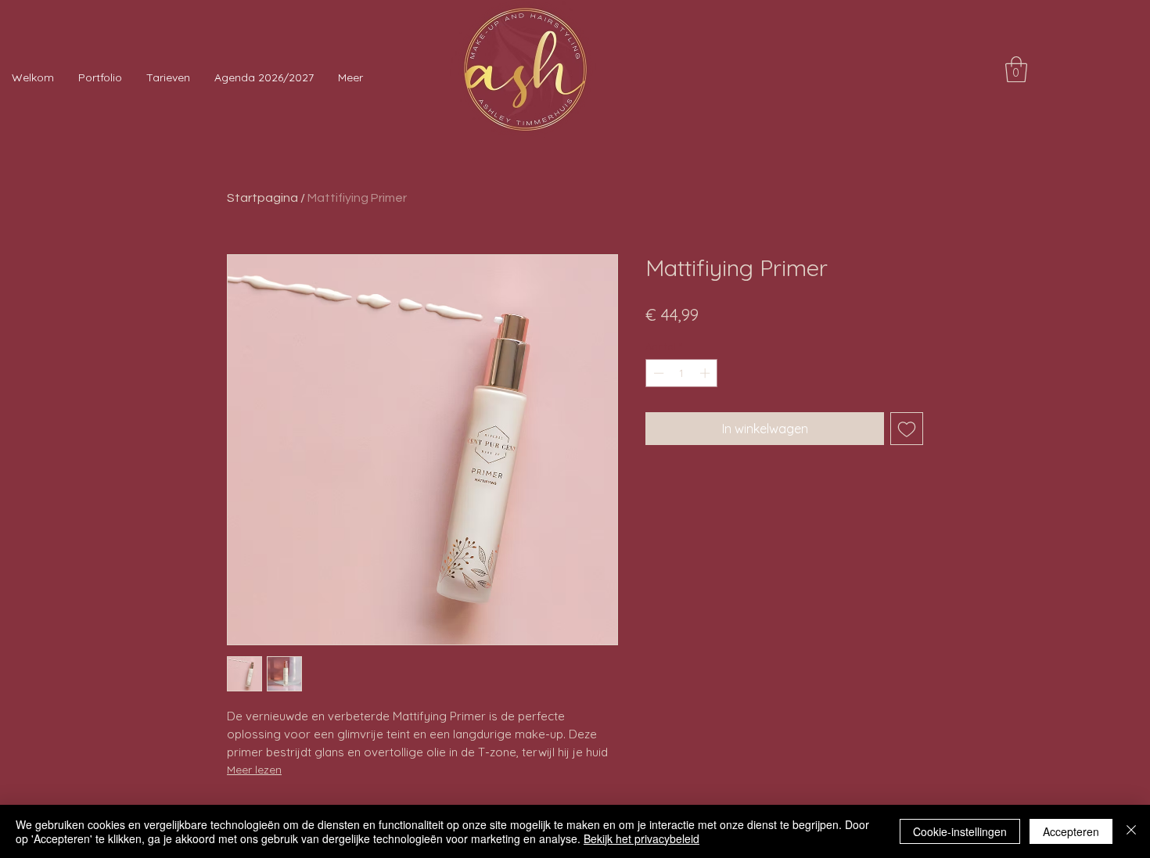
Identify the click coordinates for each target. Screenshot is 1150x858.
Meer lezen (254, 770)
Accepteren (1071, 831)
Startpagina (262, 198)
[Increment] (706, 373)
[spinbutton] (682, 373)
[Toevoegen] (906, 428)
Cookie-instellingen (960, 831)
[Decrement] (657, 373)
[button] (1016, 69)
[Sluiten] (1131, 831)
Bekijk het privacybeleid (641, 838)
